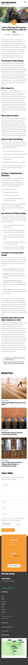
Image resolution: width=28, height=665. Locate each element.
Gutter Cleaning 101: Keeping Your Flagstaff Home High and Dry (14, 29)
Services (3, 601)
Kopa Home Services (9, 581)
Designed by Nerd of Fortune (7, 588)
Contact (3, 612)
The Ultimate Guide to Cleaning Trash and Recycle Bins (12, 433)
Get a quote (14, 565)
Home (2, 596)
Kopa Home (7, 34)
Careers (3, 609)
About (2, 599)
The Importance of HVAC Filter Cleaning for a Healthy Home (14, 358)
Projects (3, 604)
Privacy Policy (4, 631)
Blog (2, 606)
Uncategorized (15, 34)
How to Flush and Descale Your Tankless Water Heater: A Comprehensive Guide (13, 362)
